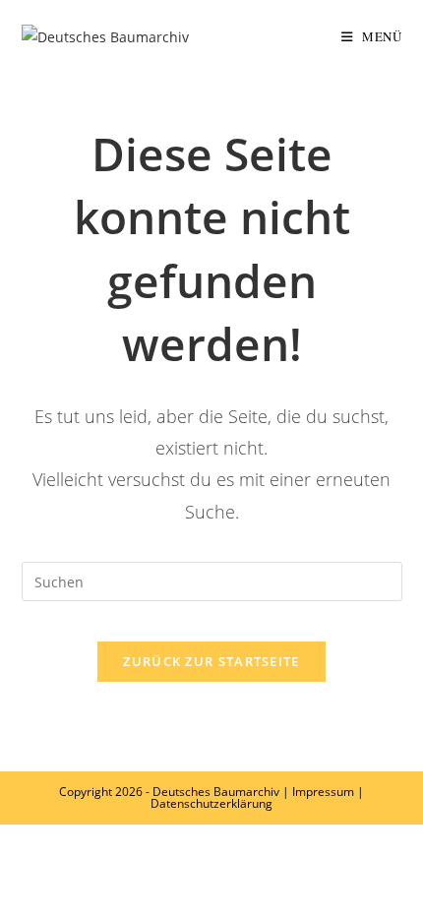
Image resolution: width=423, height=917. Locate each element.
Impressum (323, 791)
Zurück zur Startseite (211, 661)
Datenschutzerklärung (211, 803)
